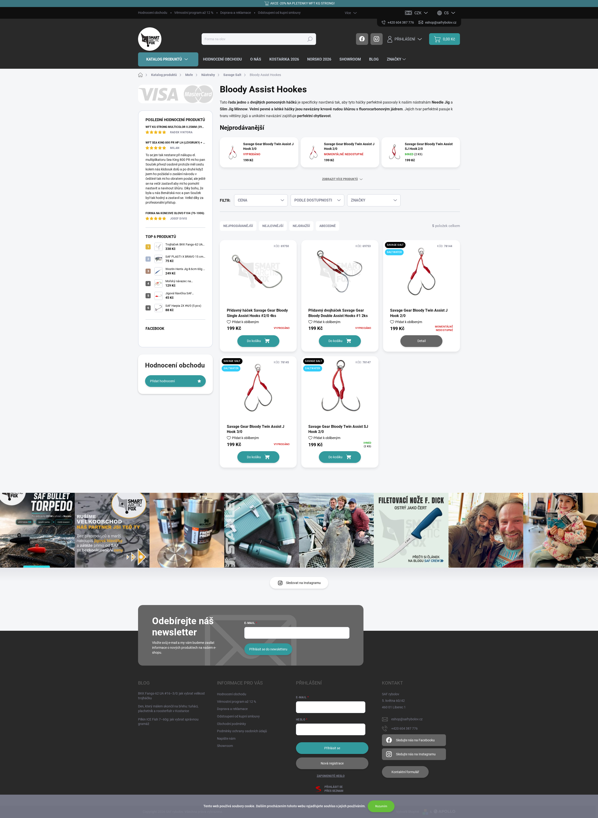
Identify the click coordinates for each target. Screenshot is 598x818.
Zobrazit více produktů (340, 179)
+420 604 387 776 (404, 728)
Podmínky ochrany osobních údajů (242, 731)
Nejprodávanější (238, 226)
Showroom (225, 746)
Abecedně (327, 226)
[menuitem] (168, 59)
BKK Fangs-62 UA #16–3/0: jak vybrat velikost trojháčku (171, 696)
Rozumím (381, 806)
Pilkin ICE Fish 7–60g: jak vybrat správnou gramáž (168, 721)
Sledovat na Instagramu (303, 583)
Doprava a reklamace (235, 12)
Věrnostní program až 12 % (193, 12)
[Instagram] (376, 39)
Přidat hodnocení (162, 381)
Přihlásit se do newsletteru (268, 649)
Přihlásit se (332, 748)
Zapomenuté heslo (331, 776)
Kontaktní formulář (405, 772)
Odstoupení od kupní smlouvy (279, 12)
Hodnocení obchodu (152, 12)
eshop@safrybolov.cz (407, 719)
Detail (421, 341)
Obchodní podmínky (231, 724)
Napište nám (226, 738)
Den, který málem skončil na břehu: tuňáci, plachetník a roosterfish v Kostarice (168, 708)
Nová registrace (332, 763)
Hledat (310, 39)
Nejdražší (301, 226)
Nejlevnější (272, 226)
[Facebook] (362, 39)
